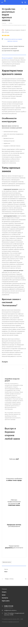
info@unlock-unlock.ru (10, 610)
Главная (4, 589)
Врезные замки (7, 562)
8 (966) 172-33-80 (8, 606)
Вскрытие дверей (7, 58)
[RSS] (21, 9)
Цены (3, 595)
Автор (6, 569)
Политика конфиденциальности (10, 621)
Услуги (4, 592)
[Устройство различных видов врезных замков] (12, 40)
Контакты (5, 598)
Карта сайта (5, 601)
